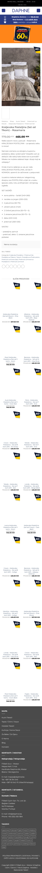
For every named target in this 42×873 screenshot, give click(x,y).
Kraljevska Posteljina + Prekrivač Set (22, 124)
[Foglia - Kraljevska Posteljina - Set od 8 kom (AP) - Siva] (31, 677)
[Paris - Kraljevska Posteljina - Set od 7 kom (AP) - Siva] (31, 384)
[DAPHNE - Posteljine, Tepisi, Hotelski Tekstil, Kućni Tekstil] (21, 10)
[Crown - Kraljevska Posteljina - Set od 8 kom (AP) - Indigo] (10, 552)
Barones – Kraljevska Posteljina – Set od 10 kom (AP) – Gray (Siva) (31, 359)
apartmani (5, 830)
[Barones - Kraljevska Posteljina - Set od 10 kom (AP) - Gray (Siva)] (31, 341)
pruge (27, 837)
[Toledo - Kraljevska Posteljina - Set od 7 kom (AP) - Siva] (31, 426)
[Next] (38, 73)
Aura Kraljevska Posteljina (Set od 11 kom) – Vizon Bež (10, 402)
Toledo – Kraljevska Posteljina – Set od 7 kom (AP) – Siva (31, 445)
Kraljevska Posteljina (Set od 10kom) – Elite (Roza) (31, 613)
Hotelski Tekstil (8, 726)
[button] (3, 10)
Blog (3, 743)
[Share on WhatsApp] (3, 266)
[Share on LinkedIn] (23, 266)
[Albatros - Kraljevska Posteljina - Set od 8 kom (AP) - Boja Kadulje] (31, 298)
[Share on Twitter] (11, 266)
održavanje (12, 833)
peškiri (33, 833)
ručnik (4, 840)
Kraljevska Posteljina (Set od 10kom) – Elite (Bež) (10, 316)
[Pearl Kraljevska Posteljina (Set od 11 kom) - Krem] (10, 341)
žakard (32, 844)
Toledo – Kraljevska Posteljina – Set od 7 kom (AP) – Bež (10, 486)
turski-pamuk (7, 844)
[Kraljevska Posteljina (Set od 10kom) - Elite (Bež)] (10, 298)
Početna (5, 121)
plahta (4, 837)
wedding (25, 844)
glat (20, 830)
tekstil (23, 840)
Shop (12, 121)
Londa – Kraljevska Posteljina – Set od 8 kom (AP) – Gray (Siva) (10, 654)
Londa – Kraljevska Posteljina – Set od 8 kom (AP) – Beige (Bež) (31, 486)
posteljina (19, 837)
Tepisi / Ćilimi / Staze (10, 722)
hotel (25, 830)
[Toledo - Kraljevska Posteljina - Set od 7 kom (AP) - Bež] (10, 468)
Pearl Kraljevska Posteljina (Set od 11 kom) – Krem (10, 359)
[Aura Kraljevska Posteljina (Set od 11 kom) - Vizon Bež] (10, 384)
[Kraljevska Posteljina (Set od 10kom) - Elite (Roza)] (31, 595)
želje (3, 847)
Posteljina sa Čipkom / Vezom (12, 257)
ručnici (33, 837)
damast (14, 830)
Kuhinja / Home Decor (11, 730)
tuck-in (29, 840)
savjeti (17, 840)
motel (4, 833)
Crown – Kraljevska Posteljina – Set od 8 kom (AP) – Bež (31, 654)
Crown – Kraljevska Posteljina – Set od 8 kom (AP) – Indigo (10, 570)
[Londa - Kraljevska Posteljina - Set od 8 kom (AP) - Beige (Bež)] (31, 468)
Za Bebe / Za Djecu (9, 734)
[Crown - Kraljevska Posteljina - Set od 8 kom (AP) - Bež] (31, 636)
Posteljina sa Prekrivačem (31, 257)
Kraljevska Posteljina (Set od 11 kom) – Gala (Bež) (31, 527)
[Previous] (4, 73)
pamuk (20, 833)
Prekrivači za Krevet (17, 261)
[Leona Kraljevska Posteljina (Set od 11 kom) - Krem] (10, 509)
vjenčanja (17, 844)
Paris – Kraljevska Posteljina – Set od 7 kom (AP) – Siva (31, 402)
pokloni (11, 837)
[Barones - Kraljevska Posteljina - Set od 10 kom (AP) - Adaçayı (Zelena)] (31, 552)
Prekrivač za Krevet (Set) (10, 259)
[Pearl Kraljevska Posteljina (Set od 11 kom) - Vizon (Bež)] (10, 677)
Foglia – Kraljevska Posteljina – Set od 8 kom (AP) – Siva (31, 696)
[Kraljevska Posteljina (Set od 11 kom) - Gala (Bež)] (31, 509)
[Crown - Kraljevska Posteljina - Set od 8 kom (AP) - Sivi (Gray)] (10, 426)
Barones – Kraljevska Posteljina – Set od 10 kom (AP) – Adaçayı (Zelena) (31, 571)
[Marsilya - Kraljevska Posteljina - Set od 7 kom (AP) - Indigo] (10, 595)
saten (10, 840)
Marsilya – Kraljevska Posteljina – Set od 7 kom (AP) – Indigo (10, 613)
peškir (27, 833)
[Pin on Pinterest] (19, 266)
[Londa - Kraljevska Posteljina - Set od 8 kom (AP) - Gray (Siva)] (10, 636)
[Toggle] (39, 717)
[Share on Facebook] (7, 266)
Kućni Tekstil (20, 121)
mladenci (32, 830)
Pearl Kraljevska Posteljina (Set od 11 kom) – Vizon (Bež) (10, 696)
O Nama (5, 738)
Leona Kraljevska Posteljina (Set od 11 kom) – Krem (10, 527)
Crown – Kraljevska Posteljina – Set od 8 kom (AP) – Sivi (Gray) (10, 445)
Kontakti (5, 747)
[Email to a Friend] (15, 266)
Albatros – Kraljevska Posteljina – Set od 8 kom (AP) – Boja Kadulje (31, 317)
